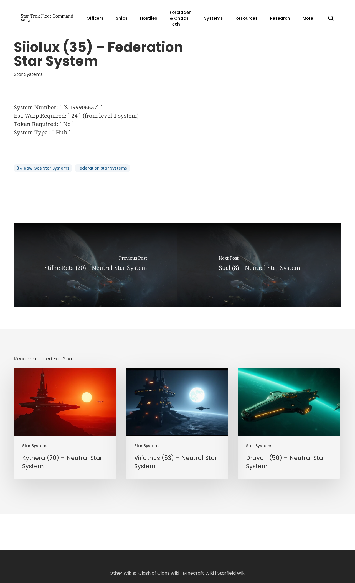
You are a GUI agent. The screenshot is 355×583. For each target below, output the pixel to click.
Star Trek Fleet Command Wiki (47, 18)
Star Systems (28, 74)
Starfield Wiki (231, 573)
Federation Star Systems (102, 168)
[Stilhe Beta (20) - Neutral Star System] (96, 265)
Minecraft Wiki (198, 573)
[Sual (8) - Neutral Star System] (259, 265)
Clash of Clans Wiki (158, 573)
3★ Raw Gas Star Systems (43, 168)
